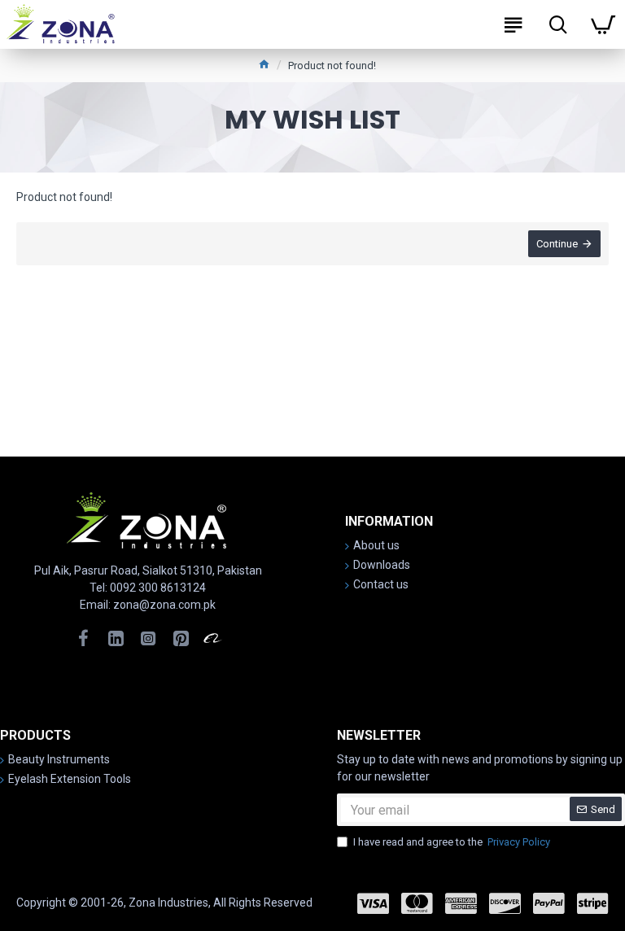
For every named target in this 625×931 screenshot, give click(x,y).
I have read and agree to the (451, 842)
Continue (557, 244)
